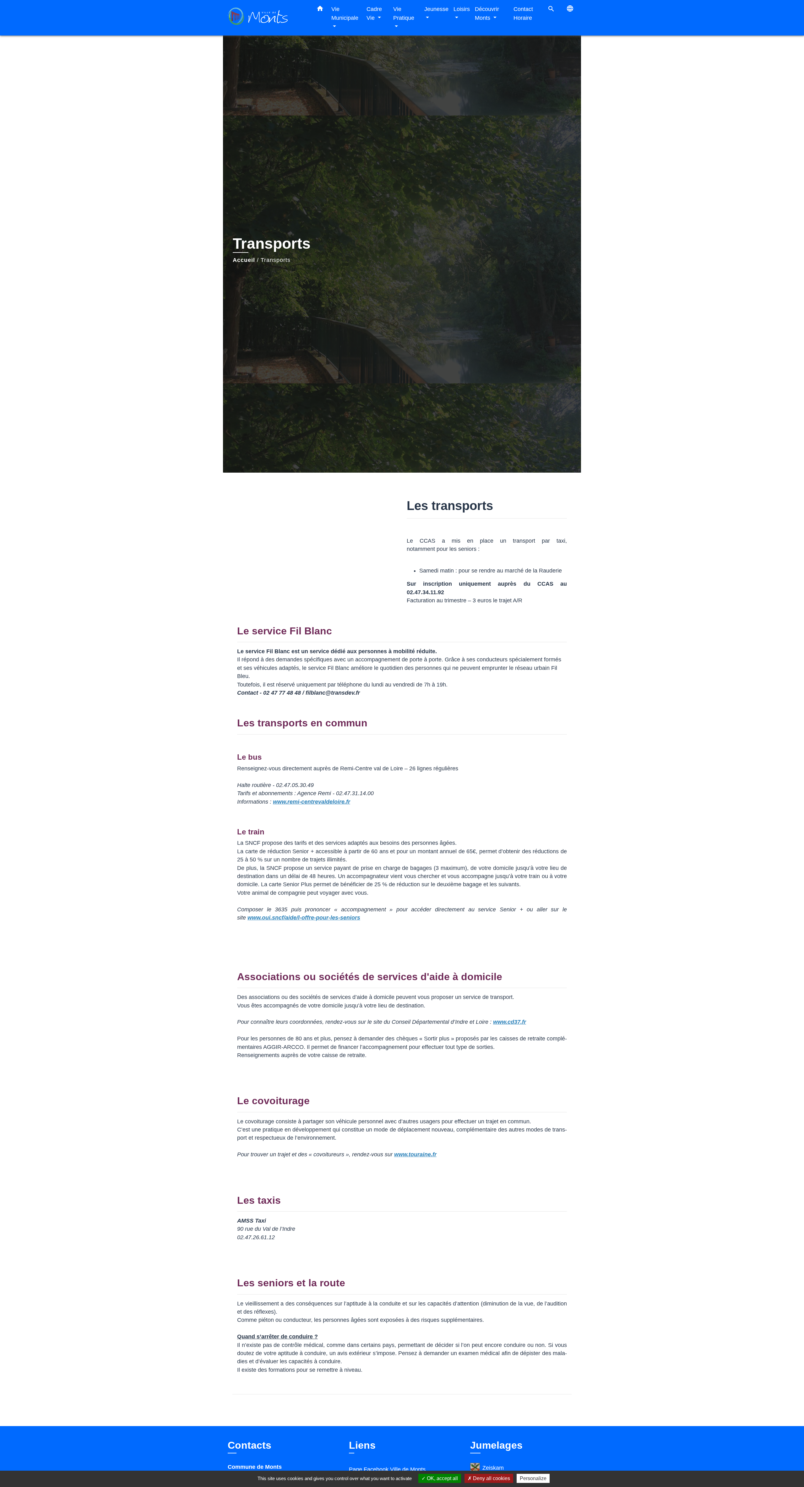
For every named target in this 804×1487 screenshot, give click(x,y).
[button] (320, 9)
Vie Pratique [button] (403, 13)
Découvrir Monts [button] (487, 13)
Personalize (533, 1478)
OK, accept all (442, 1478)
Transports (276, 260)
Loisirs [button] (462, 9)
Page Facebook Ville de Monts (387, 1469)
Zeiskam (493, 1468)
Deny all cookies (491, 1478)
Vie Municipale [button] (344, 13)
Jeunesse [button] (436, 9)
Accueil (244, 260)
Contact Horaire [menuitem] (523, 13)
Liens (362, 1445)
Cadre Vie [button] (374, 13)
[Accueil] (267, 18)
